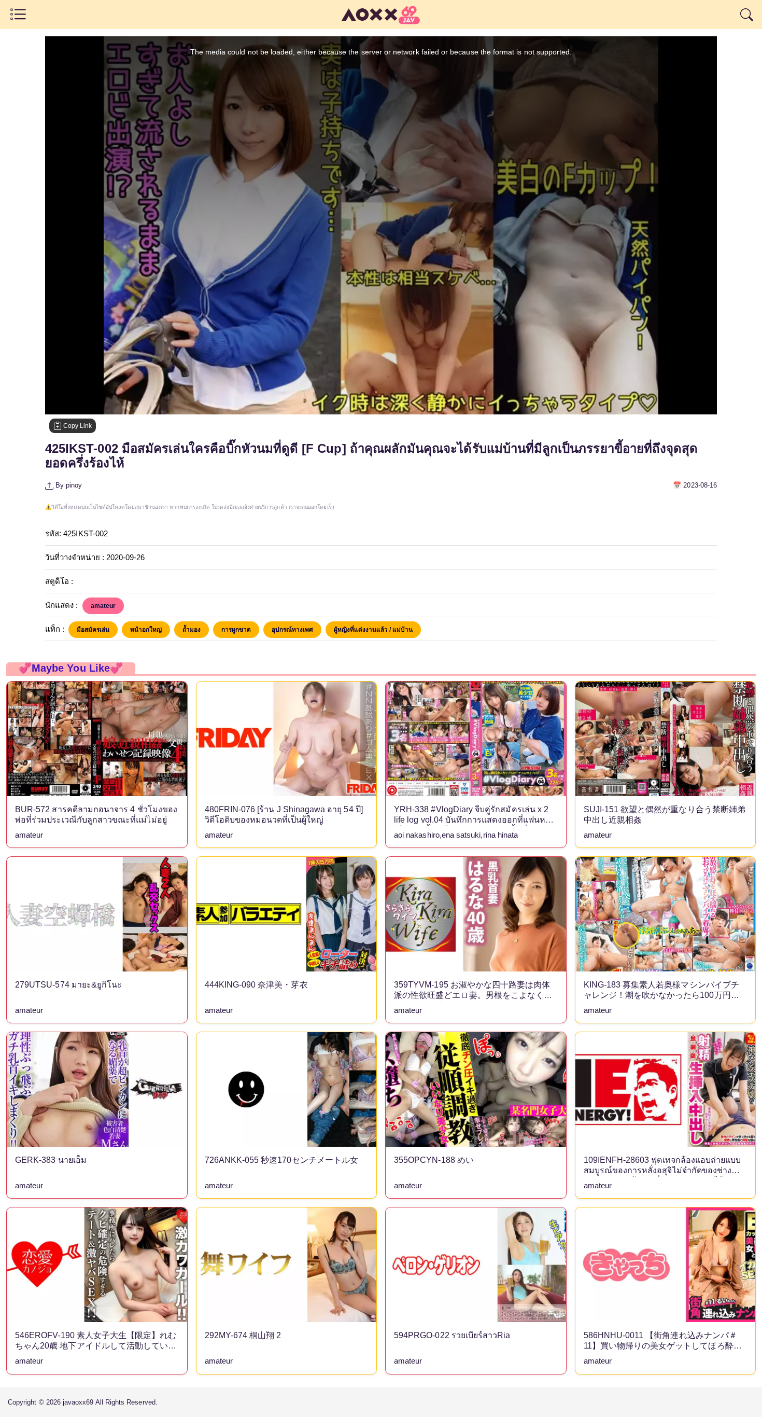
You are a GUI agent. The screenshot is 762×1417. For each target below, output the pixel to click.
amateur (103, 605)
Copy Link (77, 425)
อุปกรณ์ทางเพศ (292, 629)
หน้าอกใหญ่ (146, 629)
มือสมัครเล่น (93, 629)
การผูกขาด (236, 629)
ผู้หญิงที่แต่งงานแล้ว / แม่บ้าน (373, 629)
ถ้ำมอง (191, 629)
